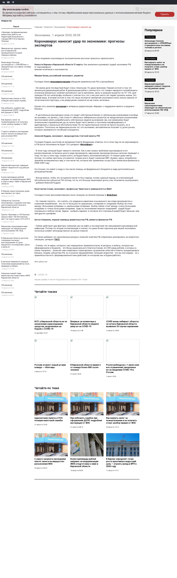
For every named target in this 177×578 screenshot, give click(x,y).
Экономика (59, 27)
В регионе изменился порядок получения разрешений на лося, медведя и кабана (15, 264)
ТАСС (57, 239)
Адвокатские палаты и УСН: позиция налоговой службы (13, 99)
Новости (6, 20)
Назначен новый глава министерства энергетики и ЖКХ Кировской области (15, 275)
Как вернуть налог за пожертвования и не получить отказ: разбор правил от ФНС (14, 122)
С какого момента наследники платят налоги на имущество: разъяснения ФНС (14, 133)
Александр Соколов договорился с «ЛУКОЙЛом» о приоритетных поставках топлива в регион (16, 65)
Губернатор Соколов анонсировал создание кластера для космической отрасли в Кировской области (15, 204)
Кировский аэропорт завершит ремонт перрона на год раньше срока (15, 167)
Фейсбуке (112, 195)
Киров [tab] (16, 26)
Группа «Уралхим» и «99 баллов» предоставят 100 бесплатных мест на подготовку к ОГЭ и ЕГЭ (15, 217)
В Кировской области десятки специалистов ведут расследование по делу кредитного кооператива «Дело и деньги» (15, 242)
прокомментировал (60, 81)
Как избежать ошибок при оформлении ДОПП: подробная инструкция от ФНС (15, 110)
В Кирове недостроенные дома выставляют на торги (15, 192)
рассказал (61, 106)
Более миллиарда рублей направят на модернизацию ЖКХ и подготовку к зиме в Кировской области (16, 180)
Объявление (6, 76)
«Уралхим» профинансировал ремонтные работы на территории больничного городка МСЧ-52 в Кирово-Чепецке (14, 36)
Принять (165, 14)
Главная (38, 27)
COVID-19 (42, 274)
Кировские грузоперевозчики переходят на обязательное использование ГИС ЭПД (14, 228)
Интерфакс (86, 144)
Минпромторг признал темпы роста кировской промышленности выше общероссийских (14, 51)
